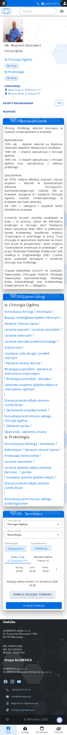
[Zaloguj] (65, 3)
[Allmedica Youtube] (19, 681)
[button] (58, 524)
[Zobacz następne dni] (56, 569)
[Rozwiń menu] (61, 11)
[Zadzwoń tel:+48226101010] (38, 4)
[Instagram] (12, 681)
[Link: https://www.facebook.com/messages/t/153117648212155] (60, 720)
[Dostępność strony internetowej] (3, 3)
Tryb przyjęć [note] (11, 543)
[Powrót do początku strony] (7, 719)
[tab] (17, 558)
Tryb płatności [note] (39, 543)
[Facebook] (5, 681)
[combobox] (33, 524)
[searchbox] (38, 11)
